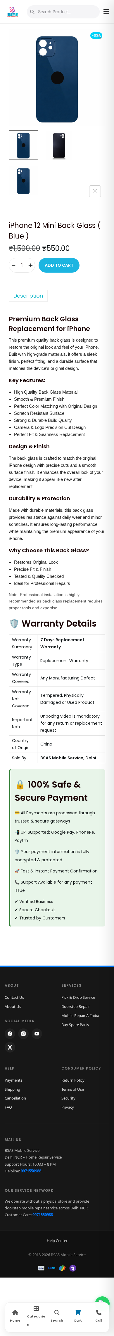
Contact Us (14, 997)
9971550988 (31, 1171)
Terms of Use (72, 1089)
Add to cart (59, 265)
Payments (13, 1080)
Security (68, 1098)
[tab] (57, 296)
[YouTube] (37, 1033)
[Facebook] (10, 1033)
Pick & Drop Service (78, 997)
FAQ (8, 1107)
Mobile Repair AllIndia (80, 1015)
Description (28, 295)
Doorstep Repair (75, 1006)
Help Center (57, 1240)
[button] (99, 35)
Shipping (12, 1089)
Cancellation (15, 1098)
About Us (13, 1006)
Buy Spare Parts (75, 1024)
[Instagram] (23, 1033)
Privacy (67, 1107)
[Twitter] (10, 1047)
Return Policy (72, 1080)
